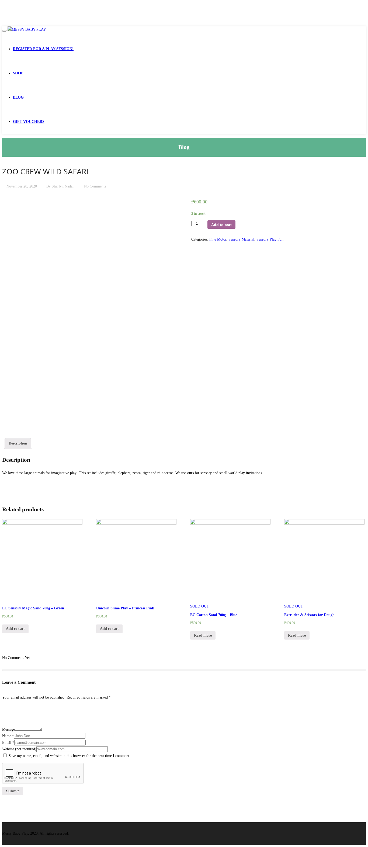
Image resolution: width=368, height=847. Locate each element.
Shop (18, 73)
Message (8, 729)
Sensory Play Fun (269, 239)
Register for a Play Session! (43, 49)
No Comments (94, 186)
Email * (8, 743)
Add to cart (221, 225)
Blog (18, 97)
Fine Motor (217, 239)
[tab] (18, 443)
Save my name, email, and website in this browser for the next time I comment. (69, 756)
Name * (8, 736)
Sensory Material (241, 239)
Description (18, 443)
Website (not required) (19, 749)
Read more (203, 635)
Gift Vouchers (28, 122)
